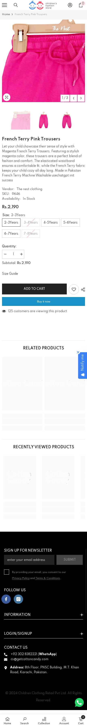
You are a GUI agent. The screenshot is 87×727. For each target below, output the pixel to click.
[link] (22, 421)
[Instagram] (18, 599)
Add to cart (34, 289)
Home (6, 14)
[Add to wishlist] (74, 289)
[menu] (4, 5)
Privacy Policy (21, 578)
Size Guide (10, 273)
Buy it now (43, 301)
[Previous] (73, 98)
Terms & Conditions (47, 578)
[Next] (81, 98)
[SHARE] (82, 289)
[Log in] (70, 5)
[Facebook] (6, 599)
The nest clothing (29, 189)
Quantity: (9, 246)
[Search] (15, 5)
